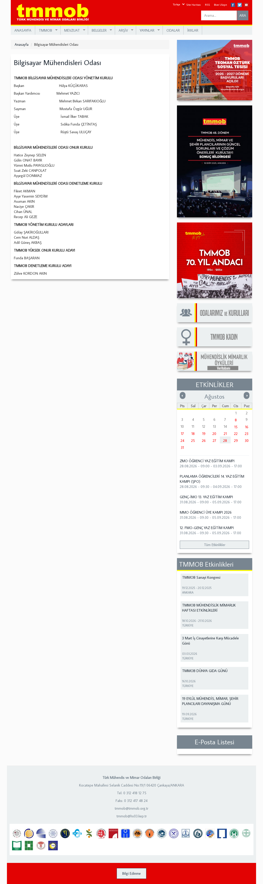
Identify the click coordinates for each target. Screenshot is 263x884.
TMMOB (43, 30)
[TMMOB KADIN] (214, 336)
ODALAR (173, 30)
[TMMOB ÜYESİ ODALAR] (214, 312)
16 (246, 427)
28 (225, 440)
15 (236, 427)
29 (236, 440)
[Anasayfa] (55, 12)
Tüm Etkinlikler (214, 544)
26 (204, 440)
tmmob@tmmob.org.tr (131, 808)
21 (225, 433)
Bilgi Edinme (131, 873)
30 (247, 440)
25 (193, 440)
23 (246, 433)
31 (182, 447)
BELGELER (97, 30)
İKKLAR (192, 30)
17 (182, 433)
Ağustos (214, 396)
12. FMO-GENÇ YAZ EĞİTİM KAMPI (207, 527)
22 (236, 433)
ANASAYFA (22, 30)
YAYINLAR (145, 30)
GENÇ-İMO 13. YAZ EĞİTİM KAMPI (206, 497)
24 (182, 440)
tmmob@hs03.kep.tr (132, 816)
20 (214, 433)
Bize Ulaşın (220, 4)
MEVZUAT (70, 30)
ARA (242, 15)
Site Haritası (193, 4)
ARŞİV (121, 30)
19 (203, 433)
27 (214, 440)
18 (193, 433)
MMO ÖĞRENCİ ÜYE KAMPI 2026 (206, 512)
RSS (207, 4)
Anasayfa (22, 44)
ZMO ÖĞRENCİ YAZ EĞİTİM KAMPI (207, 461)
